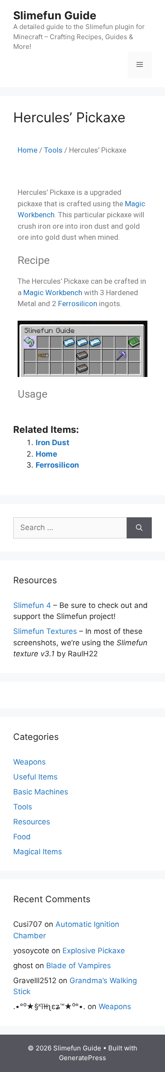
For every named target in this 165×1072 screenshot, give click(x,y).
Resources (31, 821)
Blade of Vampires (78, 965)
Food (22, 836)
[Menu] (140, 65)
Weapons (29, 761)
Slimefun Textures (45, 631)
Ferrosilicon (77, 303)
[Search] (139, 527)
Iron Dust (53, 442)
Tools (53, 150)
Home (27, 150)
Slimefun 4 (32, 605)
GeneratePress (82, 1058)
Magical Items (37, 851)
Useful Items (35, 776)
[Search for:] (70, 527)
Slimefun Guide (54, 15)
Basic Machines (40, 791)
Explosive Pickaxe (93, 950)
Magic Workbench (52, 292)
